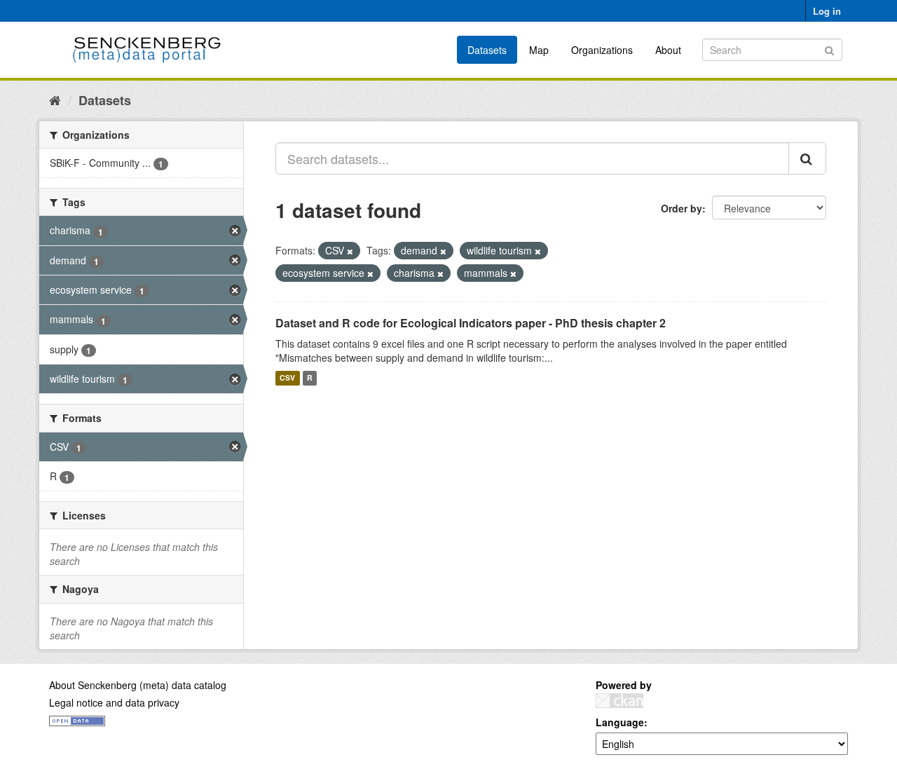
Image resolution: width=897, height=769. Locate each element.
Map (539, 50)
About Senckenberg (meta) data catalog (137, 685)
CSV (287, 378)
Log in (827, 11)
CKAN (619, 700)
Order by (681, 208)
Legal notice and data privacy (114, 702)
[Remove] (350, 251)
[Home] (55, 99)
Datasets (487, 50)
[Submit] (829, 49)
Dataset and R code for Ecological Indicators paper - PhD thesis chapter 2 (470, 323)
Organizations (602, 50)
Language (620, 722)
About (668, 50)
